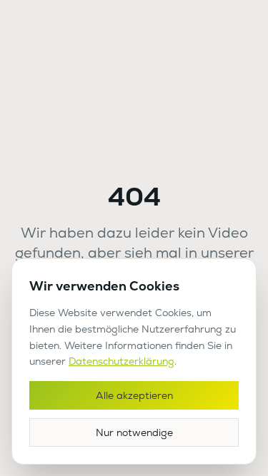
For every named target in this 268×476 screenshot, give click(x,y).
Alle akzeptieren (134, 395)
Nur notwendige (134, 432)
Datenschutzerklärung (121, 361)
